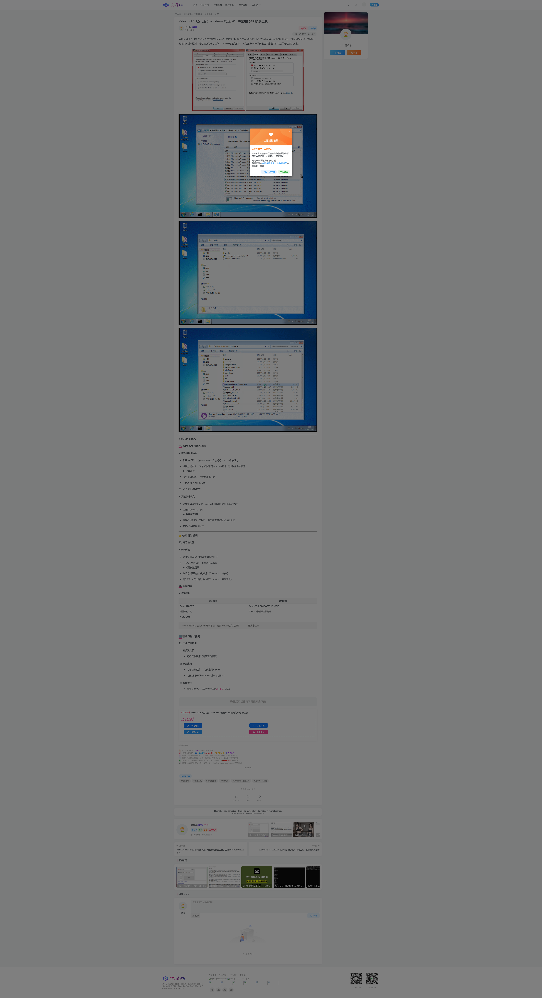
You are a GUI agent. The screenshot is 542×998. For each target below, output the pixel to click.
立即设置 (284, 171)
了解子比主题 (269, 171)
